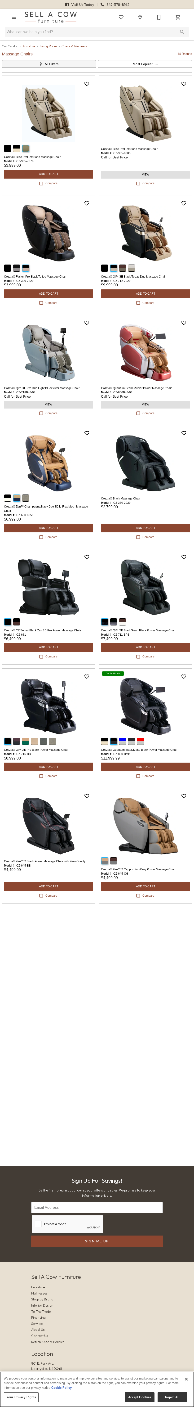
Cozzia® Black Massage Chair (120, 498)
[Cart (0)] (178, 17)
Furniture (29, 46)
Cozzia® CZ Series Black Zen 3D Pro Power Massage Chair (42, 630)
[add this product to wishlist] (87, 84)
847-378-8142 (117, 4)
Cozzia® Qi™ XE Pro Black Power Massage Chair (36, 749)
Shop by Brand (42, 1299)
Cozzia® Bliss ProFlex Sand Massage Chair (32, 157)
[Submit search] (182, 32)
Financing (38, 1317)
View (145, 174)
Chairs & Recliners (74, 46)
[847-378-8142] (159, 17)
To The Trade (41, 1311)
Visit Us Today (83, 4)
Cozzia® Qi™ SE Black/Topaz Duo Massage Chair (133, 276)
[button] (14, 17)
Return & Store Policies (47, 1342)
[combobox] (145, 64)
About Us (38, 1329)
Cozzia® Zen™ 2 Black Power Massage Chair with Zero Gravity (44, 861)
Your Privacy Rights (21, 1397)
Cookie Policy (61, 1387)
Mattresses (39, 1293)
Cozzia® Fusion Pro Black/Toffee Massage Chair (35, 276)
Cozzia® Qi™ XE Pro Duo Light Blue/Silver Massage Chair (41, 388)
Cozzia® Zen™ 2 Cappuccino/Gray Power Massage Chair (138, 869)
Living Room (48, 46)
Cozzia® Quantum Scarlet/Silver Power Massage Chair (136, 388)
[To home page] (51, 17)
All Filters (51, 64)
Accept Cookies (139, 1397)
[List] (121, 17)
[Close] (186, 1379)
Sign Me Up (97, 1241)
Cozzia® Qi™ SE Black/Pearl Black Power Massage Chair (138, 630)
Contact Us (39, 1336)
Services (37, 1324)
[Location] (140, 17)
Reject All (172, 1397)
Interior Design (42, 1305)
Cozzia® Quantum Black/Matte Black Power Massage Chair (139, 749)
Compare (51, 183)
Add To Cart (48, 174)
